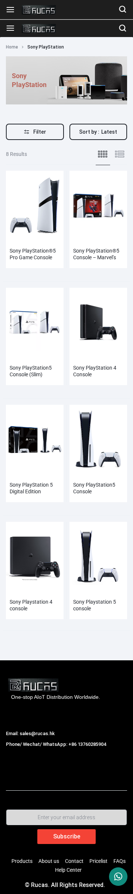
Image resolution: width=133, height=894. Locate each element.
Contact (74, 861)
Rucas (14, 752)
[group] (35, 205)
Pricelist (98, 861)
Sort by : (98, 132)
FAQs (119, 861)
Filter (39, 132)
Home (12, 47)
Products (22, 861)
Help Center (68, 870)
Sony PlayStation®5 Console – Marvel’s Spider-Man (96, 257)
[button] (10, 205)
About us (48, 861)
